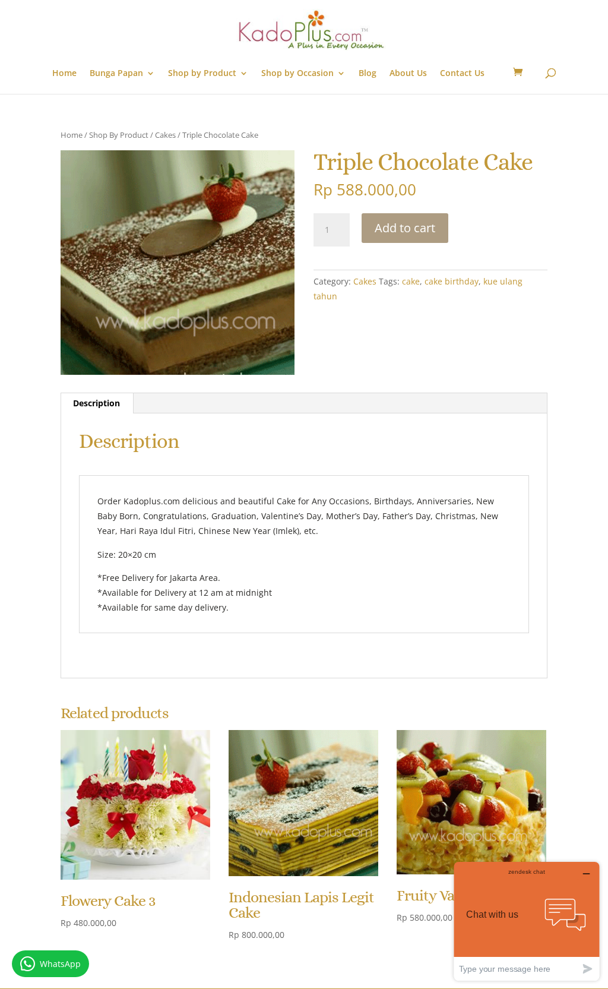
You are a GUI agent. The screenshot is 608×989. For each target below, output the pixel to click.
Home (64, 73)
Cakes (165, 134)
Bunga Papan (116, 73)
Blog (367, 73)
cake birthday (452, 281)
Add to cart (405, 228)
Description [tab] (96, 403)
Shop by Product (202, 73)
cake (411, 281)
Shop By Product (118, 134)
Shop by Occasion (297, 73)
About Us (408, 73)
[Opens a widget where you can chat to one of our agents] (526, 921)
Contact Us (462, 73)
